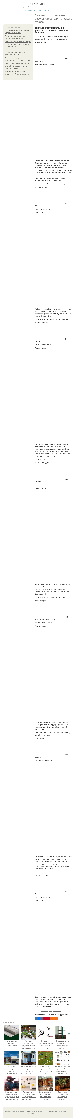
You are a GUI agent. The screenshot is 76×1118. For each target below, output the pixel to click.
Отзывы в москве (57, 1011)
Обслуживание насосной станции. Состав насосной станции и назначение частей (17, 52)
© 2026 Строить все (10, 1109)
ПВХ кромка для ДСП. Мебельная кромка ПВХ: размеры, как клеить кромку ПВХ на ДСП (17, 66)
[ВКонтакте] (39, 1018)
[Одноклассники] (54, 1018)
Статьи (46, 10)
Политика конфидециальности (34, 1111)
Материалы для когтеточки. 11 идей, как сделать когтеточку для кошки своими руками (18, 44)
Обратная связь (53, 1109)
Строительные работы (46, 1011)
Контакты (29, 1109)
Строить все (38, 3)
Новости (37, 10)
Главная (28, 10)
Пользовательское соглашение (40, 1109)
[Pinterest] (46, 1018)
